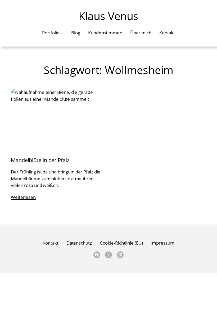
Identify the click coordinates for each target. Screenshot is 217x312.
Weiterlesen (23, 197)
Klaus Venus (108, 15)
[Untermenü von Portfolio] (62, 32)
